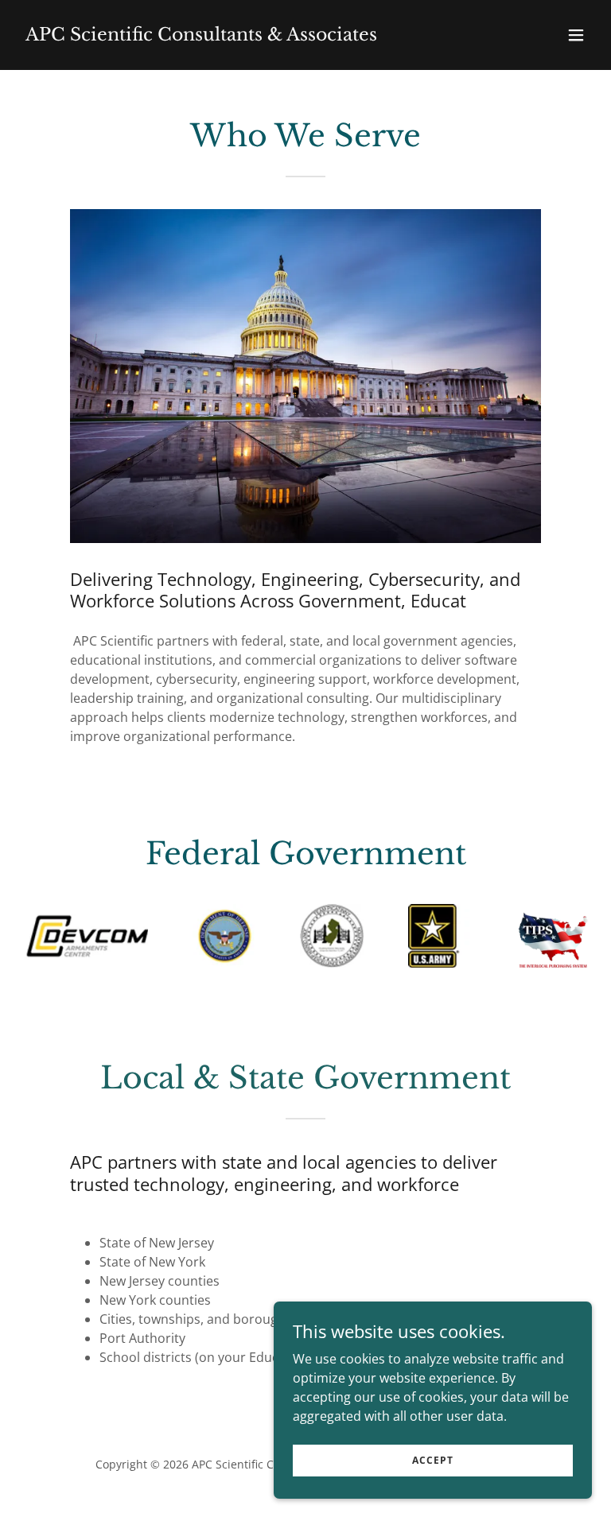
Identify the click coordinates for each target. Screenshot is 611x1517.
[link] (201, 36)
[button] (576, 35)
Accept (432, 1460)
